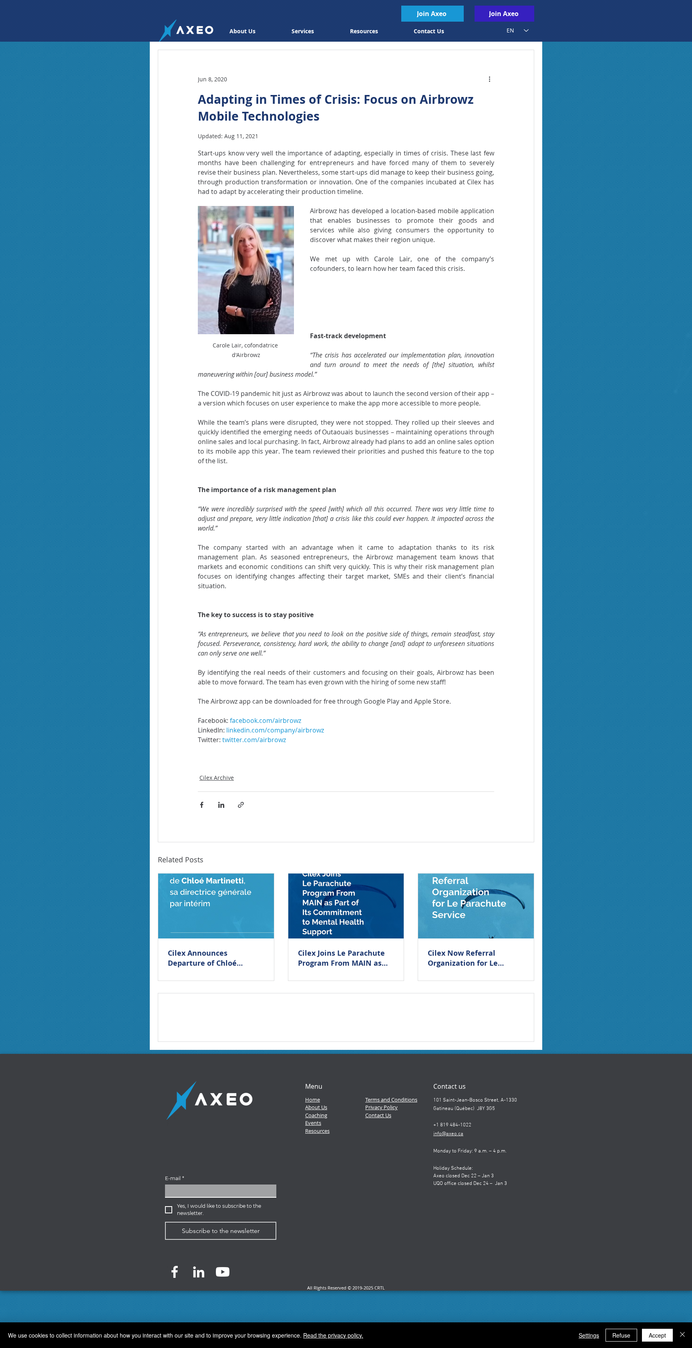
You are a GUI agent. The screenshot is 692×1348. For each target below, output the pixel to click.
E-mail (174, 1236)
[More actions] (489, 79)
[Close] (682, 1335)
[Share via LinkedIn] (221, 805)
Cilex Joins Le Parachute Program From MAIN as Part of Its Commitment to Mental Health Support (346, 958)
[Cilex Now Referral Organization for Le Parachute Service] (476, 906)
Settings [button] (589, 1335)
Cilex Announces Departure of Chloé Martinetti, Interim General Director (202, 958)
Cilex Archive (216, 777)
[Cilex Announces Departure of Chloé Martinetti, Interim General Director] (216, 906)
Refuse (621, 1335)
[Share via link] (241, 805)
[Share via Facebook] (201, 805)
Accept (657, 1335)
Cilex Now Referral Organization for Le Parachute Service (463, 958)
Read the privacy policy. (333, 1335)
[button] (315, 31)
